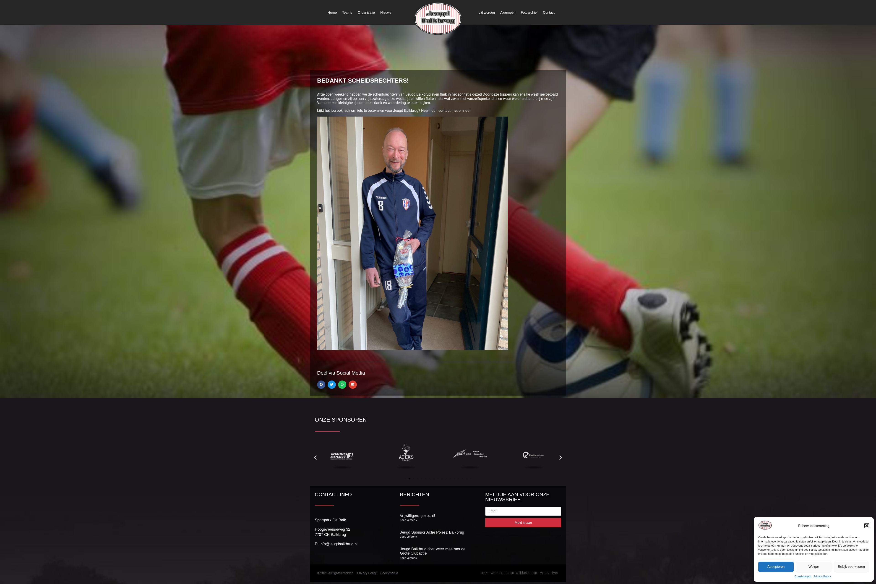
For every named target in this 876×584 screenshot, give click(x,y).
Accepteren (776, 566)
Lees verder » (408, 520)
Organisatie (366, 12)
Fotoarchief (529, 12)
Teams (347, 12)
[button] (867, 525)
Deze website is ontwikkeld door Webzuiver (520, 573)
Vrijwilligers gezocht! (417, 516)
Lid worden (487, 12)
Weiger (813, 566)
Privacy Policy (822, 576)
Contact (549, 12)
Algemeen (507, 12)
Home (332, 12)
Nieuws (385, 12)
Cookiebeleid (803, 576)
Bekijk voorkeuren (851, 566)
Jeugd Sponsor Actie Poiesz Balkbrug (432, 532)
